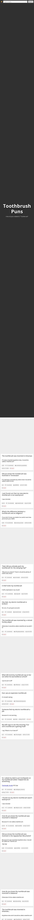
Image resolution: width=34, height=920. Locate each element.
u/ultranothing (18, 901)
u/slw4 (16, 719)
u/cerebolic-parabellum (21, 465)
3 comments (9, 701)
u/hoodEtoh (19, 825)
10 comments (11, 503)
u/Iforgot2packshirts (19, 631)
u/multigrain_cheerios (20, 789)
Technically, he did (7, 785)
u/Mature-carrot (18, 807)
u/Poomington (18, 734)
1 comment (9, 612)
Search (31, 2)
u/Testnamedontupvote (20, 701)
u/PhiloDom (17, 684)
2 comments (10, 593)
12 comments (11, 825)
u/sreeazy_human (19, 522)
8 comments (10, 522)
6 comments (10, 848)
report (12, 468)
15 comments (10, 465)
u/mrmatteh (17, 577)
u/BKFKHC (17, 485)
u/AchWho (18, 848)
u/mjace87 (18, 593)
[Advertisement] (17, 436)
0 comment (9, 485)
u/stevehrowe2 (20, 503)
